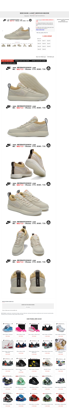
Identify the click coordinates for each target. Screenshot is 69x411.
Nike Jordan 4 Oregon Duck (7, 369)
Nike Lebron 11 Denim (34, 387)
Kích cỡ (38, 38)
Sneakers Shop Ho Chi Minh (19, 314)
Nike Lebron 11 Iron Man (34, 404)
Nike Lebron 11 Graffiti (7, 404)
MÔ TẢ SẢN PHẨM (7, 60)
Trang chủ (26, 15)
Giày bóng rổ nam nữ (4, 314)
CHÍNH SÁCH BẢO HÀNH (39, 60)
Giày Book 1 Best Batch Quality (48, 313)
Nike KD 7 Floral (47, 369)
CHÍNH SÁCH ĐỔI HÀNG (9, 63)
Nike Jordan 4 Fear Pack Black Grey (34, 352)
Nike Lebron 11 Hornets (21, 404)
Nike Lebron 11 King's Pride (47, 404)
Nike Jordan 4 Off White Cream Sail (60, 352)
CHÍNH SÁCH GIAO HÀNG (22, 60)
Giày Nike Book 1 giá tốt (40, 313)
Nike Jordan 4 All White (60, 334)
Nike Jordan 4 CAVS (21, 351)
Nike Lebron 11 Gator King (60, 387)
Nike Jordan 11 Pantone (8, 334)
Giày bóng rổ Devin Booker (32, 313)
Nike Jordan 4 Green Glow (47, 351)
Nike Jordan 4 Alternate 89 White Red (7, 352)
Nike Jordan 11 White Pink (34, 334)
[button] (2, 31)
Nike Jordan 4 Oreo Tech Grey (21, 370)
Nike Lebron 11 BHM (8, 387)
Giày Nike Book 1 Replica (15, 313)
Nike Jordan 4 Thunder (34, 369)
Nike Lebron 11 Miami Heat (60, 404)
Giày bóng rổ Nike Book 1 (23, 313)
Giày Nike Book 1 (9, 313)
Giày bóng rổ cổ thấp (11, 314)
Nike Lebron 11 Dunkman (47, 387)
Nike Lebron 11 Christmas (21, 387)
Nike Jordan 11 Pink (21, 334)
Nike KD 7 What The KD (60, 369)
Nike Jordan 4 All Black (47, 334)
